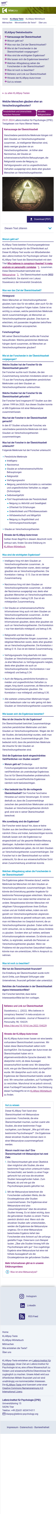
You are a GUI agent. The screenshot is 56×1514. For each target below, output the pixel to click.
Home (5, 19)
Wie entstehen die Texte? (25, 22)
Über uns (43, 22)
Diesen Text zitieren (16, 228)
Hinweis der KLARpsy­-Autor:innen (24, 78)
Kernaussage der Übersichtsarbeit (24, 37)
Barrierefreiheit (41, 1427)
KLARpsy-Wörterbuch (35, 19)
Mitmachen (7, 22)
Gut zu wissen (14, 81)
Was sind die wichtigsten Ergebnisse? (26, 55)
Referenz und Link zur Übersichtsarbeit (26, 74)
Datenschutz (26, 1427)
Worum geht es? (15, 40)
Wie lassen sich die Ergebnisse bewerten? (28, 59)
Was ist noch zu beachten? (20, 70)
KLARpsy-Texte (16, 19)
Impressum (12, 1427)
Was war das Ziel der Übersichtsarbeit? (26, 44)
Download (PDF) (42, 219)
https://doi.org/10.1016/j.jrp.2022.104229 (25, 1025)
